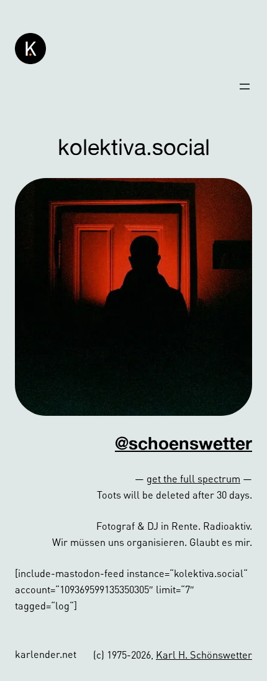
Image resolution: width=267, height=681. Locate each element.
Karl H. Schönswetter (204, 654)
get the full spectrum (193, 478)
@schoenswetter (183, 443)
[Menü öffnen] (244, 86)
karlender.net (45, 653)
